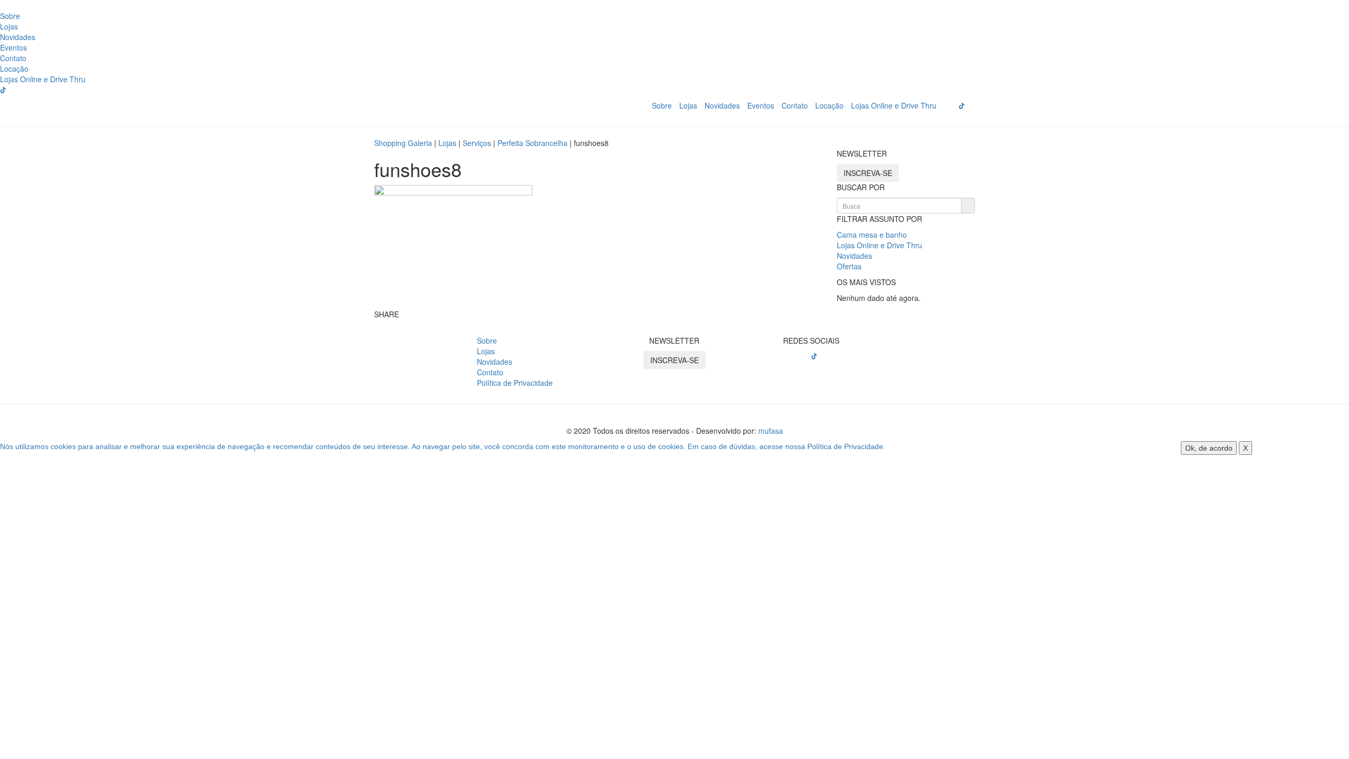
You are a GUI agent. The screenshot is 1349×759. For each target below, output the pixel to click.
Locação (14, 68)
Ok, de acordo (1209, 448)
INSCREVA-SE (868, 173)
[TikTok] (814, 356)
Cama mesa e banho (872, 234)
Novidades (17, 37)
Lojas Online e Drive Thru (42, 79)
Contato (13, 58)
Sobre (10, 16)
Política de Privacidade (515, 382)
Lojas (9, 26)
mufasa (770, 430)
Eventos (13, 47)
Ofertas (849, 266)
